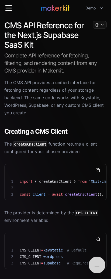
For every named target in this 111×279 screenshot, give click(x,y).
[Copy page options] (100, 25)
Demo (90, 8)
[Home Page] (55, 8)
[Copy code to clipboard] (97, 170)
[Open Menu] (8, 8)
